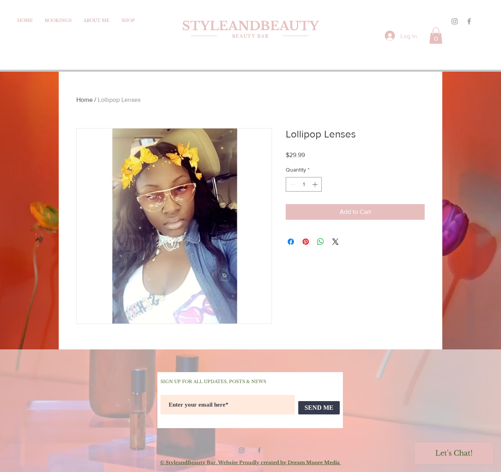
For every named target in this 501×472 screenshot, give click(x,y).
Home (84, 99)
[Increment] (316, 184)
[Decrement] (292, 184)
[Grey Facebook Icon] (469, 21)
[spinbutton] (304, 184)
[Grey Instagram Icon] (455, 21)
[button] (436, 35)
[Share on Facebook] (291, 241)
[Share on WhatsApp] (320, 241)
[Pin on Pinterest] (305, 241)
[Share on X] (335, 241)
